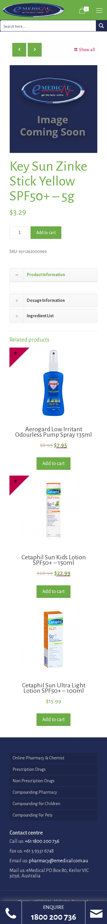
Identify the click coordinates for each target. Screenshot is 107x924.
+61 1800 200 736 (42, 841)
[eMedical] (33, 10)
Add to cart (46, 232)
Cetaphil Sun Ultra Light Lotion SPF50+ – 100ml (53, 688)
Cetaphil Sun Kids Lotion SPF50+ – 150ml (53, 560)
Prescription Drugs (29, 769)
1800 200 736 (53, 916)
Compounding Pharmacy (35, 792)
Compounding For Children (36, 803)
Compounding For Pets (33, 815)
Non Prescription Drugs (33, 781)
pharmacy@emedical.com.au (58, 860)
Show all (87, 49)
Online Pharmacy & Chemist (38, 758)
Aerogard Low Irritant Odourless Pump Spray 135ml (53, 432)
